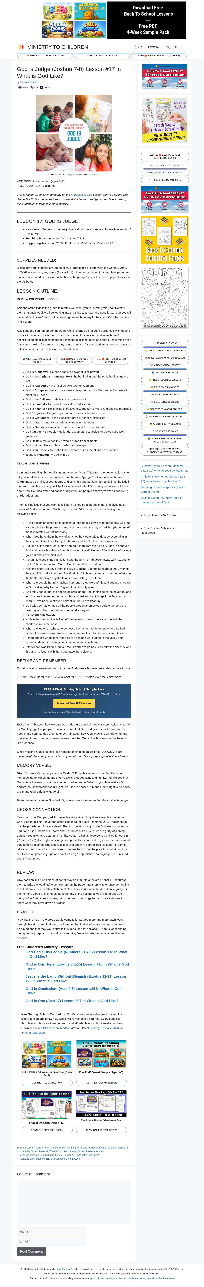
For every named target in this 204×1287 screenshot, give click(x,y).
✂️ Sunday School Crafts (165, 365)
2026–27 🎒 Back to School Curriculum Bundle (165, 156)
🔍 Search (174, 47)
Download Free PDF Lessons (74, 703)
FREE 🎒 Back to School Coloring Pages (74, 360)
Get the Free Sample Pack (47, 1083)
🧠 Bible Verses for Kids (165, 402)
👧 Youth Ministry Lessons (165, 424)
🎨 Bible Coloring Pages (165, 387)
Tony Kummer (63, 1269)
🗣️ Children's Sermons (165, 372)
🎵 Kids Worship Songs (165, 431)
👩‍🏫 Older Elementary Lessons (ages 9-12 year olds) (165, 440)
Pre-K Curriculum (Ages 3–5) (165, 180)
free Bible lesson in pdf (52, 1028)
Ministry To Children (57, 47)
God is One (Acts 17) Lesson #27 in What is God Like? (72, 1001)
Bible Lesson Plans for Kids (35, 1147)
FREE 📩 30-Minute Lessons (165, 165)
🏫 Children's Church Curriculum (165, 358)
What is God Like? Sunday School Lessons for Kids (76, 1151)
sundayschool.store (94, 1278)
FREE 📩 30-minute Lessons (102, 55)
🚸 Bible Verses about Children (165, 409)
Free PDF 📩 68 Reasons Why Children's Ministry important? (165, 450)
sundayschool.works (116, 1278)
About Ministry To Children (160, 515)
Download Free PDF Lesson (47, 1130)
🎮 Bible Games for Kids (165, 394)
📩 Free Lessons (147, 47)
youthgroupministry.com (139, 1278)
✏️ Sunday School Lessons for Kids (165, 350)
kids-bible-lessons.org (164, 1278)
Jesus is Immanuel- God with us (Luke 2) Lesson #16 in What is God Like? (59, 1155)
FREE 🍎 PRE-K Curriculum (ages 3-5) (159, 55)
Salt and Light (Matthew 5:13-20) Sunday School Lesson (50, 1158)
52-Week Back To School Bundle (45, 55)
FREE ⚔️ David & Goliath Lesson (165, 172)
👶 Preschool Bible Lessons (165, 380)
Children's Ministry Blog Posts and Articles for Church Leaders (83, 1147)
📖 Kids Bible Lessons (165, 343)
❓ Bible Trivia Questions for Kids (165, 416)
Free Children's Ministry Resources (157, 530)
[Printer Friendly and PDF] (34, 89)
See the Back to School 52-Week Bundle (86, 712)
